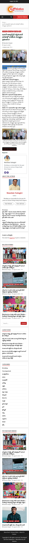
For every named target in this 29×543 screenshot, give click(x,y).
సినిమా (4, 422)
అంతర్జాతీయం (5, 374)
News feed (7, 532)
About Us (21, 532)
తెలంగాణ (4, 398)
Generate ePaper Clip (9, 149)
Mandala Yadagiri (8, 43)
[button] (2, 17)
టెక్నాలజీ (4, 395)
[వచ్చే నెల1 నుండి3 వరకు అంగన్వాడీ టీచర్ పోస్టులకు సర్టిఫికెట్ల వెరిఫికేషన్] (14, 280)
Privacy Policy (15, 532)
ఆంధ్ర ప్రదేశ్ (4, 380)
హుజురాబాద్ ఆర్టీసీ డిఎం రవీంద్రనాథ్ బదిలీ (12, 348)
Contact (14, 534)
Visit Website (8, 203)
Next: (14, 224)
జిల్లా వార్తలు (10, 31)
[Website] (8, 172)
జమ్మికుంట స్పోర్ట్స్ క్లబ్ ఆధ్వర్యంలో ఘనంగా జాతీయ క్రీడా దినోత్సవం (13, 266)
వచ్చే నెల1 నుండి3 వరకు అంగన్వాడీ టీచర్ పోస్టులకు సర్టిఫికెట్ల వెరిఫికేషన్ (13, 291)
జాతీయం (4, 389)
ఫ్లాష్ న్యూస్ (16, 31)
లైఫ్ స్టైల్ (5, 262)
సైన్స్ (3, 425)
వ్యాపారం (4, 419)
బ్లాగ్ (3, 407)
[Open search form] (11, 17)
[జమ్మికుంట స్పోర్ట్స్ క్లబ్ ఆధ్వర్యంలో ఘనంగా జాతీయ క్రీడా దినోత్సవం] (14, 256)
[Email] (5, 172)
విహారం (4, 416)
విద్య (20, 31)
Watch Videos (22, 17)
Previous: (14, 213)
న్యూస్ (3, 401)
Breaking (5, 31)
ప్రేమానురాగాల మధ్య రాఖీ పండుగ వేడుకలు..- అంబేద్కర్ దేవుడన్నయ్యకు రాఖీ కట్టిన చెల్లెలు (14, 315)
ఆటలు (10, 260)
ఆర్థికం (3, 386)
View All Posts (20, 203)
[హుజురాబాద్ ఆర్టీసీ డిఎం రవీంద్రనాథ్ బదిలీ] (14, 515)
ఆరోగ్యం (4, 383)
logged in (12, 238)
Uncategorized (6, 371)
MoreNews (19, 539)
